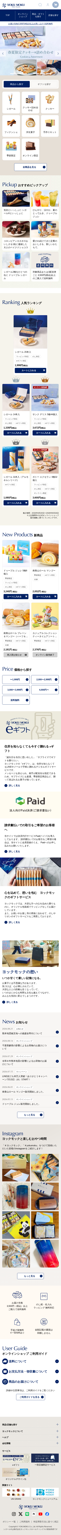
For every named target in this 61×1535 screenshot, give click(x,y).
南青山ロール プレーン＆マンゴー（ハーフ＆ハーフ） (16, 635)
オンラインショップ (23, 15)
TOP (8, 15)
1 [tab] (12, 73)
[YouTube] (40, 1514)
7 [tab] (48, 73)
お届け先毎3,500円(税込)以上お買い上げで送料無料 (30, 24)
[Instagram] (14, 1514)
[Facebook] (34, 1514)
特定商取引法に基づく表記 (45, 1521)
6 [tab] (42, 73)
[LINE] (27, 1514)
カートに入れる (29, 370)
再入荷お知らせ (14, 655)
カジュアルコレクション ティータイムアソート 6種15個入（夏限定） (45, 635)
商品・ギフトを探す (38, 15)
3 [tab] (24, 73)
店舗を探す (53, 15)
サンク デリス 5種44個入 (45, 414)
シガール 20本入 (23, 352)
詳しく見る (14, 785)
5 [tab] (36, 73)
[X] (20, 1514)
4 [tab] (30, 73)
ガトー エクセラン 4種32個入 (45, 478)
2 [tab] (18, 73)
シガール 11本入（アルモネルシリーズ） (16, 478)
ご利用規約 (24, 1521)
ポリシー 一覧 (9, 1521)
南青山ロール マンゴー (44, 570)
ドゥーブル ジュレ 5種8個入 (15, 572)
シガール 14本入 (12, 414)
